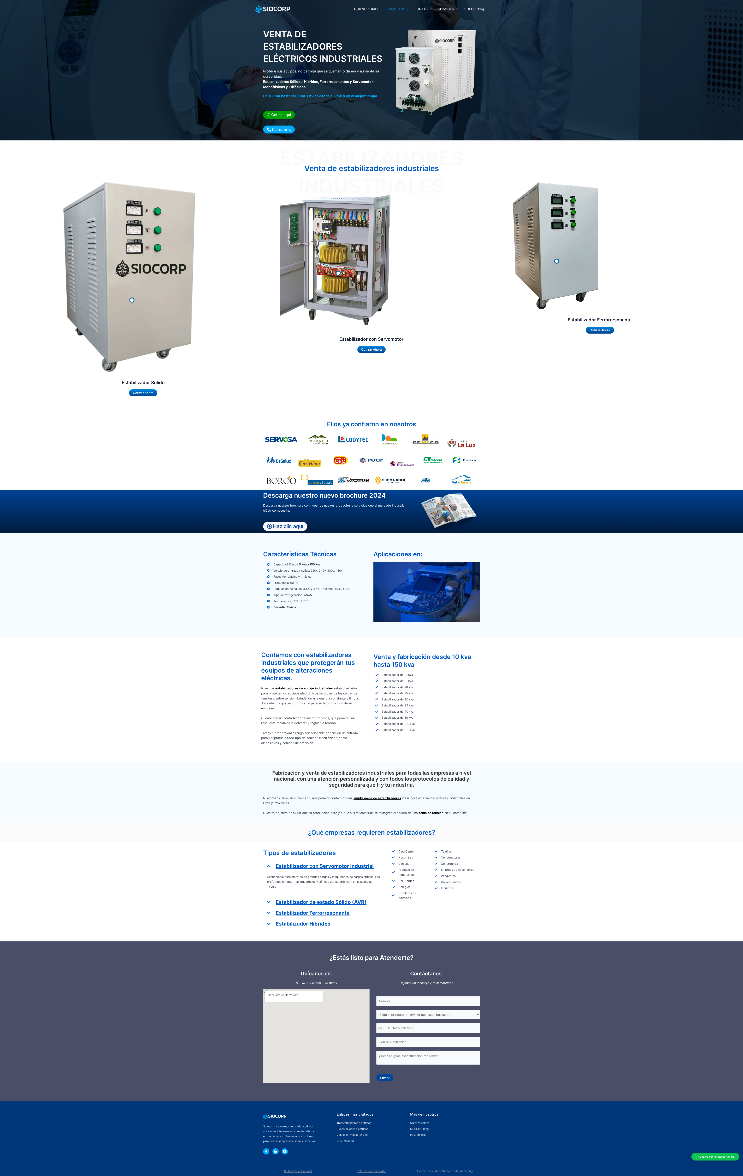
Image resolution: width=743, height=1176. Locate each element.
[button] (323, 866)
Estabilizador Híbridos (303, 924)
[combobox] (381, 1028)
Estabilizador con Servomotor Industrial (325, 866)
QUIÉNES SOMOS (366, 9)
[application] (406, 9)
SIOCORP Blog (474, 9)
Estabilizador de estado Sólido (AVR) (321, 902)
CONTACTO (423, 9)
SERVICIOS (446, 9)
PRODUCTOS (395, 9)
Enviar (384, 1078)
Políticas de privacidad (371, 1171)
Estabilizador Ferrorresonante (313, 913)
